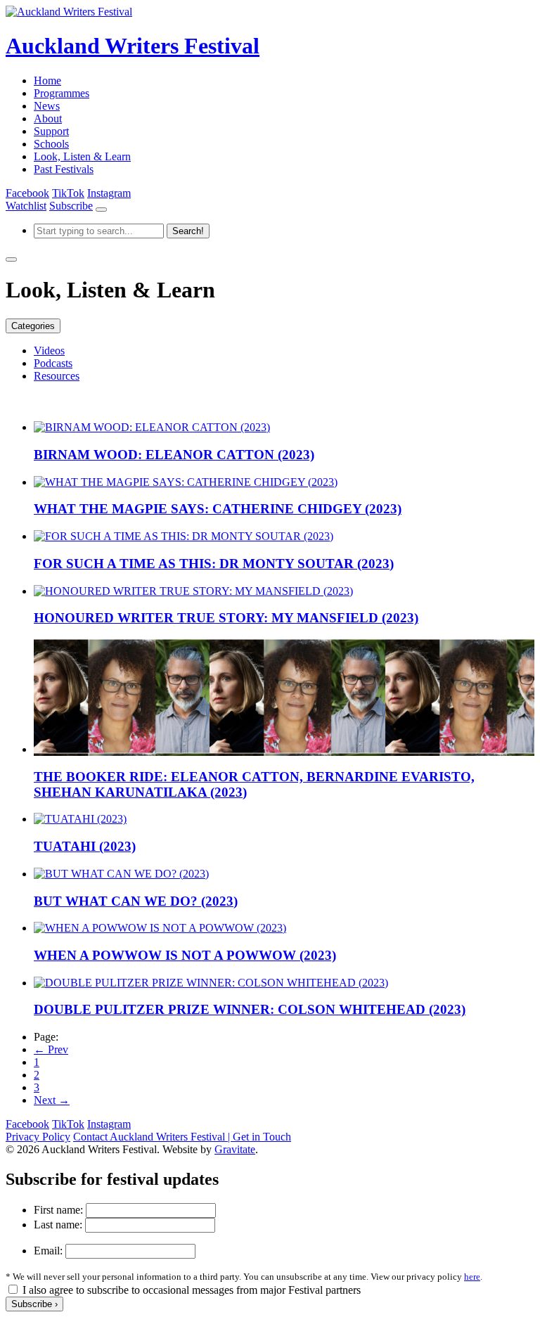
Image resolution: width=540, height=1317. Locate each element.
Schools (51, 144)
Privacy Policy (38, 1137)
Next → (52, 1100)
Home (47, 80)
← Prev (51, 1049)
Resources (56, 376)
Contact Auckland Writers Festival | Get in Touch (182, 1137)
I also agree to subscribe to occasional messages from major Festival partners (191, 1290)
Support (51, 131)
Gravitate (234, 1149)
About (48, 118)
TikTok (68, 193)
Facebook (27, 193)
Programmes (61, 93)
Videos (49, 350)
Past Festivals (64, 169)
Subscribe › (34, 1304)
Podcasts (53, 363)
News (47, 106)
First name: (58, 1210)
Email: (48, 1251)
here (472, 1276)
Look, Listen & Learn (82, 156)
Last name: (58, 1225)
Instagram (109, 193)
